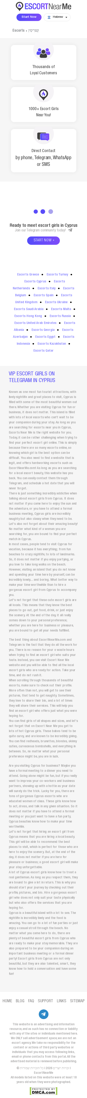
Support (45, 1001)
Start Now (29, 17)
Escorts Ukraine (56, 302)
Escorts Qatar (43, 351)
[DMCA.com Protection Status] (43, 1091)
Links (61, 1001)
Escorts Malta (61, 309)
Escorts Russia (60, 316)
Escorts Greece (28, 274)
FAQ (31, 1001)
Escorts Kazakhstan (52, 344)
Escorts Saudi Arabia (28, 309)
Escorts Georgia (43, 330)
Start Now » (44, 240)
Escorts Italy (46, 288)
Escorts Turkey (57, 274)
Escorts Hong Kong (28, 316)
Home (7, 1001)
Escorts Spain (43, 295)
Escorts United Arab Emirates (35, 323)
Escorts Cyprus (35, 281)
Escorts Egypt (45, 337)
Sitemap (77, 1001)
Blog (20, 1001)
